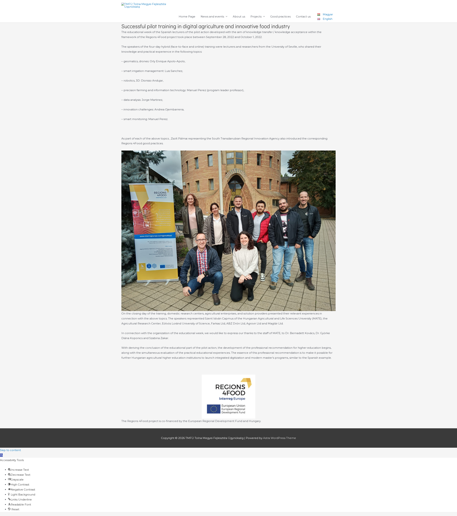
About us (239, 16)
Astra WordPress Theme (279, 438)
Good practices (280, 16)
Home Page (187, 16)
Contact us (303, 16)
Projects (256, 16)
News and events (212, 16)
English (327, 19)
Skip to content (10, 450)
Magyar (328, 14)
